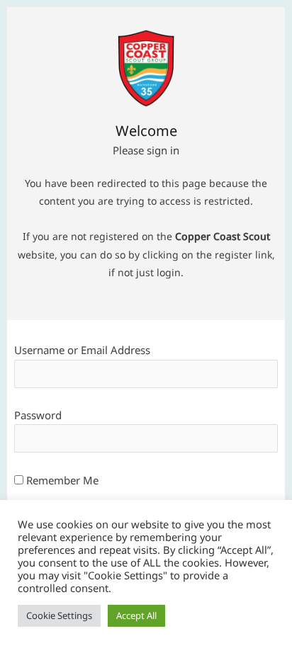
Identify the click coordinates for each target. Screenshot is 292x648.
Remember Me (61, 480)
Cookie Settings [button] (59, 615)
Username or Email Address (82, 350)
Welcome (146, 132)
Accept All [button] (136, 615)
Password (38, 415)
